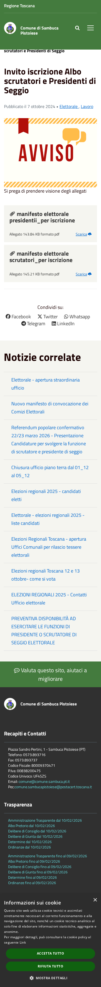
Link (23, 942)
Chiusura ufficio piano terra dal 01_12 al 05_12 (50, 471)
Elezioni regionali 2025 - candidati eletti (46, 495)
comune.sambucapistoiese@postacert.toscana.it (53, 787)
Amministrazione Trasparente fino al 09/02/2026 (47, 856)
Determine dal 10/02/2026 (30, 841)
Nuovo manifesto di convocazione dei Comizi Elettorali (49, 407)
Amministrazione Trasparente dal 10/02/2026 (45, 820)
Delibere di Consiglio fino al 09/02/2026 (39, 866)
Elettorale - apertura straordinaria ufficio (45, 383)
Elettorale (69, 106)
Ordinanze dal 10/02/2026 (29, 847)
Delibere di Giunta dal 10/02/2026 (35, 836)
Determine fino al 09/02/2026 (32, 877)
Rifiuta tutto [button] (50, 966)
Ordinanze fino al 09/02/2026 (32, 882)
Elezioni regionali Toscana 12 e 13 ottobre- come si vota (45, 574)
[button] (50, 978)
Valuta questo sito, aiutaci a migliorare (53, 674)
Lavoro (87, 106)
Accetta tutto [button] (50, 953)
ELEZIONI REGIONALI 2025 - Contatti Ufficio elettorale (49, 598)
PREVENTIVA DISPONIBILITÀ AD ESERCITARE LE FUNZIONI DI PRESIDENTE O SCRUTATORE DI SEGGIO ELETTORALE (43, 630)
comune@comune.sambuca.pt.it (44, 781)
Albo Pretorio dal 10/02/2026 (31, 825)
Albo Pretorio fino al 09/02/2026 (34, 861)
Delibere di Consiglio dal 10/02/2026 (37, 831)
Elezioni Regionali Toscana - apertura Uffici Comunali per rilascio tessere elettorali (48, 547)
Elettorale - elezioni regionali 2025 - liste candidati (48, 519)
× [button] (95, 900)
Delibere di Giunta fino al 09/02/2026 (38, 872)
